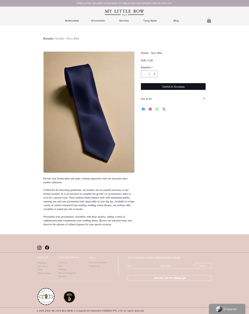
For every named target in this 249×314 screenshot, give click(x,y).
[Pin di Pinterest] (150, 109)
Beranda (48, 38)
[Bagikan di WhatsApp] (157, 109)
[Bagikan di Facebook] (143, 109)
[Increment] (155, 74)
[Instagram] (39, 247)
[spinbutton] (149, 74)
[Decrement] (143, 74)
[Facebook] (47, 247)
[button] (209, 20)
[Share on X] (164, 109)
